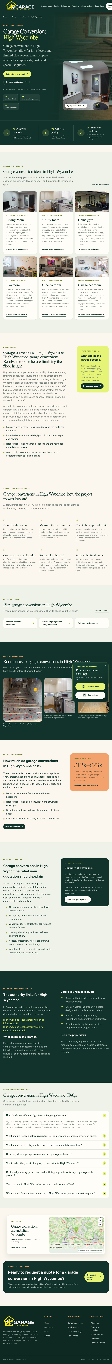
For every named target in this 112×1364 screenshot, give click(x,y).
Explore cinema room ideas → (54, 314)
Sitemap (106, 1359)
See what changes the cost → (86, 785)
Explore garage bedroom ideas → (91, 314)
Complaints (95, 1338)
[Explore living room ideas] (20, 201)
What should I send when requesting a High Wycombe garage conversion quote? (55, 1193)
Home (5, 17)
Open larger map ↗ (18, 1247)
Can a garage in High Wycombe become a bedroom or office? (55, 1184)
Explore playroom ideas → (16, 314)
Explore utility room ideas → (53, 249)
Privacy (83, 1359)
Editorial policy (97, 1334)
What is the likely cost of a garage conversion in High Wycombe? (55, 1163)
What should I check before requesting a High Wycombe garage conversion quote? (55, 1136)
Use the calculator (14, 826)
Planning (75, 6)
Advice (90, 6)
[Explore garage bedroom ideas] (92, 266)
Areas (14, 17)
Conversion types (75, 1323)
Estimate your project (17, 74)
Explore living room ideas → (17, 249)
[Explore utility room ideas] (56, 201)
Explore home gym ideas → (89, 249)
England (23, 17)
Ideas (83, 6)
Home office (73, 1336)
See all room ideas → (100, 184)
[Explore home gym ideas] (92, 201)
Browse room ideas (92, 386)
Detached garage (75, 1331)
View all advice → (102, 611)
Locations (99, 6)
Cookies (91, 1359)
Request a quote (98, 1343)
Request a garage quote (94, 1277)
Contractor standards (95, 1328)
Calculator (65, 6)
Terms (98, 1359)
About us (95, 1323)
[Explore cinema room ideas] (56, 266)
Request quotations (16, 82)
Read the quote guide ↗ (77, 899)
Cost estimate (93, 695)
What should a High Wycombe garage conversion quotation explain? (55, 1145)
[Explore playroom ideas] (20, 266)
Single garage (73, 1327)
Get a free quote (93, 687)
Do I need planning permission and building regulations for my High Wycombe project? (55, 1173)
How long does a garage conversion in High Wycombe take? (55, 1154)
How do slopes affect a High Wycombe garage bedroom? (56, 1115)
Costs (56, 6)
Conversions (46, 6)
